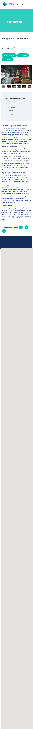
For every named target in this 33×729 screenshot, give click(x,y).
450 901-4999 (10, 55)
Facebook (8, 59)
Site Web (24, 55)
